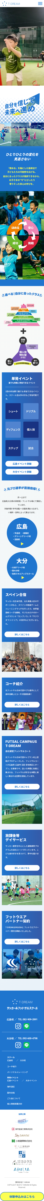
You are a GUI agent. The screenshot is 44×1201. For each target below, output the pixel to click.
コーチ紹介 (12, 1066)
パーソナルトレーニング (17, 1072)
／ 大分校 (21, 1060)
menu (40, 3)
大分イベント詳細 (22, 471)
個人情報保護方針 (14, 1103)
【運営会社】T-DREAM (22, 1182)
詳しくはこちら (22, 634)
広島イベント (12, 1080)
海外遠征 (11, 1086)
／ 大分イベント (29, 1080)
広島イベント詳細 (22, 463)
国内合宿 (11, 1092)
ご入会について (13, 1098)
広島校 (10, 1060)
